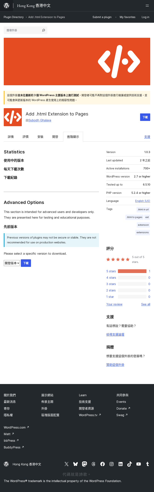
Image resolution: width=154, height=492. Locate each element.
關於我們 (10, 395)
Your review (114, 304)
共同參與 (122, 395)
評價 (26, 137)
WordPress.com (16, 427)
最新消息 (10, 402)
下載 (145, 117)
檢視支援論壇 (115, 334)
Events (121, 402)
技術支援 (85, 402)
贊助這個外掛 (115, 365)
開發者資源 (86, 408)
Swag (122, 415)
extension (143, 224)
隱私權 (8, 415)
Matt (9, 434)
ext (147, 217)
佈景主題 (47, 402)
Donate (123, 408)
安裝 (40, 137)
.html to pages (134, 217)
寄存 (7, 408)
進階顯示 (73, 137)
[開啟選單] (148, 5)
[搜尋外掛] (43, 30)
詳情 (11, 137)
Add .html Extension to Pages (57, 114)
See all (145, 304)
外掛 (44, 408)
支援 (147, 137)
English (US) (142, 200)
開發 (55, 137)
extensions (143, 232)
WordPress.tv (90, 415)
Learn (83, 395)
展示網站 (47, 395)
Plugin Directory (14, 17)
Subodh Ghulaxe (40, 120)
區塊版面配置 (50, 415)
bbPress (11, 440)
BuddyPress (14, 447)
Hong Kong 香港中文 (27, 464)
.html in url (143, 209)
